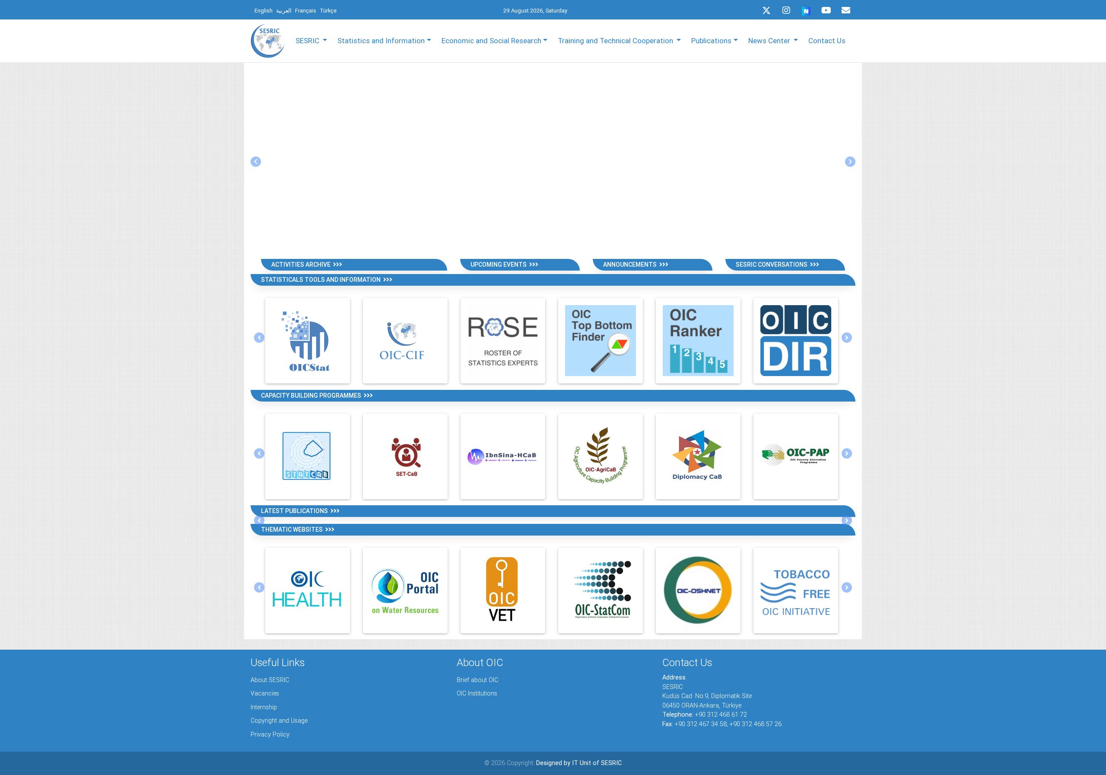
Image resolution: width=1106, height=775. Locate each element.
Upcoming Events (499, 264)
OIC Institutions (477, 693)
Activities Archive (302, 264)
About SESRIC (270, 680)
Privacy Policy (270, 734)
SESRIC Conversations (773, 264)
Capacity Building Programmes (312, 395)
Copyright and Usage (279, 720)
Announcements (631, 264)
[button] (256, 161)
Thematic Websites (293, 529)
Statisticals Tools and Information (322, 280)
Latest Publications (296, 511)
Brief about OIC (477, 680)
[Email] (845, 10)
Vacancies (265, 693)
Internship (264, 707)
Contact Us (826, 40)
